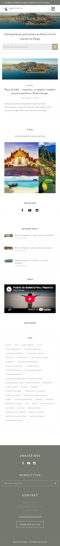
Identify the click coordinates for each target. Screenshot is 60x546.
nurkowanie (47, 383)
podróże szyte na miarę (35, 391)
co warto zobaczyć (32, 349)
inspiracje (10, 362)
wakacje (21, 408)
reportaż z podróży (14, 403)
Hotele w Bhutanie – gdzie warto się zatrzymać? (33, 248)
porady (9, 399)
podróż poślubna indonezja (35, 395)
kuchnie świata (32, 366)
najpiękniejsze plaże (14, 383)
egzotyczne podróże (14, 353)
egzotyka (10, 357)
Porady (29, 85)
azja (16, 345)
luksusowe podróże (33, 370)
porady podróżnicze (23, 399)
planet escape (12, 387)
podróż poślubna (13, 395)
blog (39, 345)
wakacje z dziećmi (36, 412)
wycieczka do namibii (14, 420)
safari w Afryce (47, 403)
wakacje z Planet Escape (16, 416)
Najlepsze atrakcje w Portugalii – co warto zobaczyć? (31, 261)
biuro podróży (28, 345)
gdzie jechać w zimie (39, 357)
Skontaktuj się (30, 524)
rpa (27, 403)
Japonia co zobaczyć (14, 366)
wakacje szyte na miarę (16, 412)
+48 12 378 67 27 (29, 515)
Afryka (9, 345)
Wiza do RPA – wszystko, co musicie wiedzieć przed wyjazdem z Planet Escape (30, 91)
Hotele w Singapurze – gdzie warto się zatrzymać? (34, 235)
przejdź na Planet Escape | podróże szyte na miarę (27, 2)
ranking (39, 399)
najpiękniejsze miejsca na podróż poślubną (24, 378)
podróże (34, 387)
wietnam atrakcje (37, 416)
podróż (24, 387)
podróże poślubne (13, 391)
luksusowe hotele (13, 370)
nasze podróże (33, 383)
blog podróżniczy (13, 349)
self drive (10, 408)
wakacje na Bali (34, 408)
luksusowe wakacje (14, 374)
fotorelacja (22, 357)
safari (34, 403)
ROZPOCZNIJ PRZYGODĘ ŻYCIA (30, 165)
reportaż (49, 399)
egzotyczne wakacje (35, 353)
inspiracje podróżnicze (28, 362)
